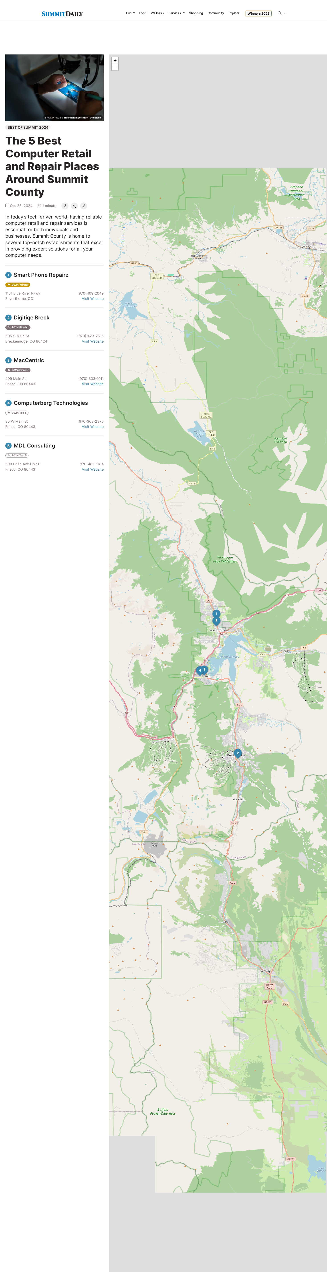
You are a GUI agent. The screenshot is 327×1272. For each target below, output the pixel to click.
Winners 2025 (259, 13)
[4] (196, 666)
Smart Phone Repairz (38, 275)
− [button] (115, 67)
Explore (233, 13)
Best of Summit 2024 (28, 127)
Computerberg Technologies (47, 403)
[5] (212, 616)
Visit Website (93, 298)
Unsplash (95, 117)
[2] (233, 749)
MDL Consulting (31, 445)
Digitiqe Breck (28, 317)
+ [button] (115, 60)
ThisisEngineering (75, 117)
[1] (212, 609)
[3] (200, 665)
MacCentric (25, 360)
